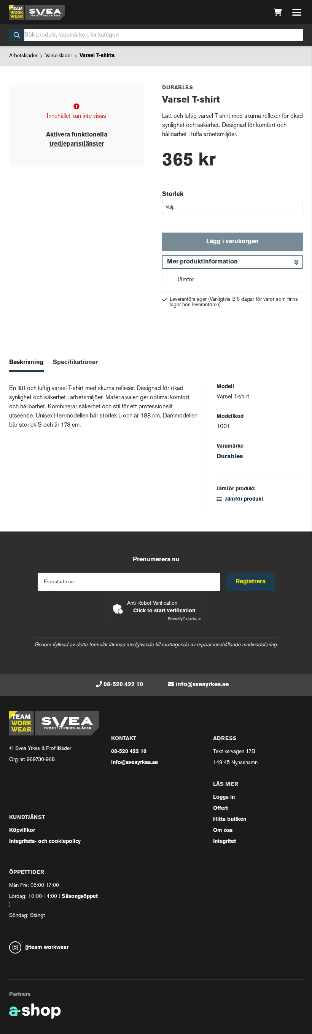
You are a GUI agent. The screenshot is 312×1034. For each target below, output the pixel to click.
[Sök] (16, 35)
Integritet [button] (224, 841)
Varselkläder (58, 55)
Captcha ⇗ (184, 619)
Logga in (224, 797)
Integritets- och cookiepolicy (45, 841)
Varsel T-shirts (97, 55)
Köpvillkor (22, 830)
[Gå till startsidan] (37, 12)
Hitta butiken (229, 819)
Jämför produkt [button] (243, 499)
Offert (220, 808)
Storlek (172, 194)
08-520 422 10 (123, 684)
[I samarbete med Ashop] (35, 1011)
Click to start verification (164, 611)
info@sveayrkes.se (202, 684)
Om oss (222, 830)
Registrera (251, 581)
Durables (229, 456)
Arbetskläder (23, 55)
